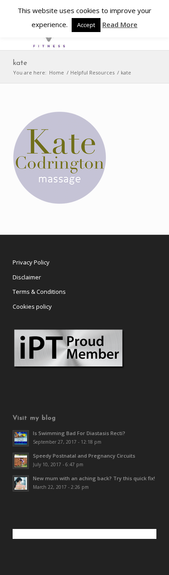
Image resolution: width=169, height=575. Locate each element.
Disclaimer (27, 277)
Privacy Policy (31, 262)
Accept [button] (86, 25)
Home (56, 72)
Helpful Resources (92, 72)
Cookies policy (32, 306)
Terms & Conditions (39, 292)
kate (20, 63)
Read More (119, 24)
